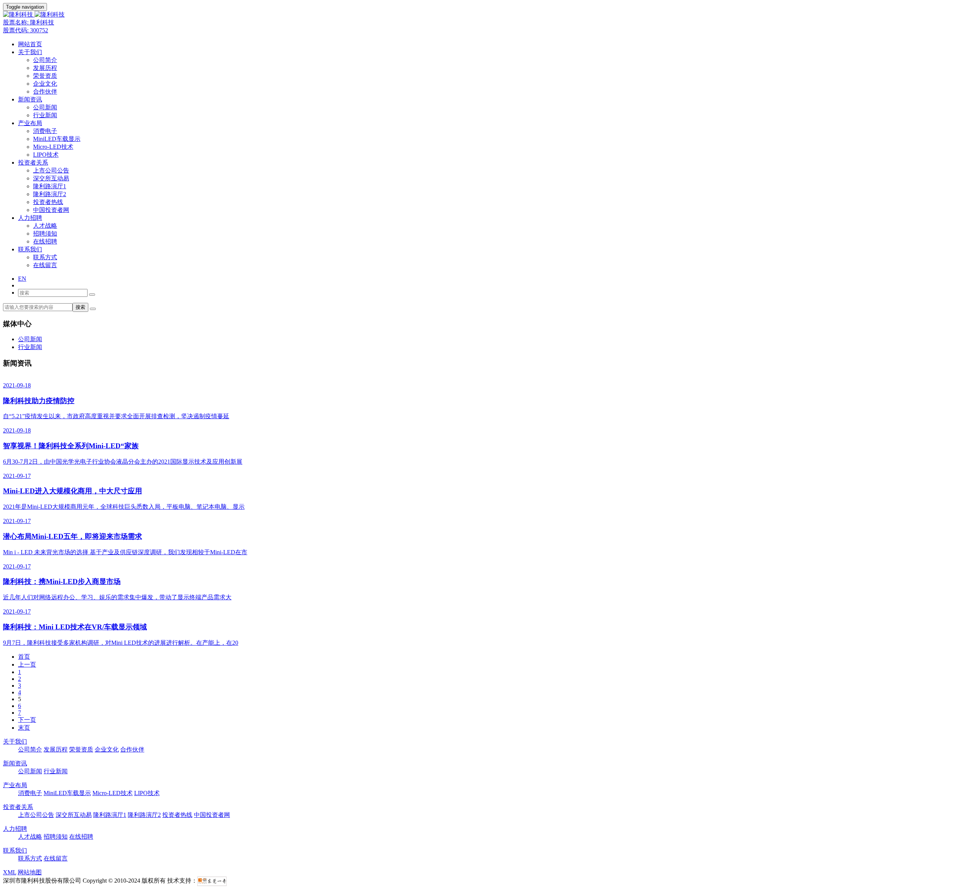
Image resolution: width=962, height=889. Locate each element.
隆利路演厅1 (49, 186)
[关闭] (92, 294)
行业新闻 (45, 115)
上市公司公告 (51, 170)
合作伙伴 (45, 91)
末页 (24, 727)
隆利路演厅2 (49, 194)
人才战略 (45, 225)
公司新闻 (45, 107)
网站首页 (30, 44)
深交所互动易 (51, 178)
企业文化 (45, 83)
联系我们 (30, 249)
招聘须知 (45, 233)
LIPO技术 (46, 154)
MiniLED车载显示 (56, 139)
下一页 (27, 720)
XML (9, 872)
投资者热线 (48, 202)
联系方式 (45, 257)
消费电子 (45, 131)
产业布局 (30, 123)
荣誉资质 (45, 76)
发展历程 (45, 68)
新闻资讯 (30, 99)
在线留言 (45, 265)
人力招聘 (30, 218)
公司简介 (45, 60)
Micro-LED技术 (53, 147)
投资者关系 (33, 162)
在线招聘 (45, 241)
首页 (24, 656)
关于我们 (30, 52)
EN (22, 278)
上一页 (27, 664)
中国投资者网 (51, 210)
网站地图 (30, 872)
